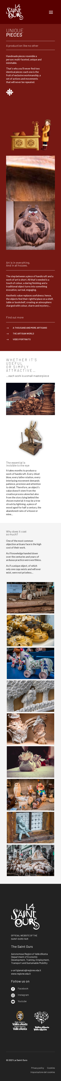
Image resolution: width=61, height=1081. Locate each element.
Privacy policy (37, 1068)
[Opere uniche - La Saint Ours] (30, 612)
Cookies (51, 1068)
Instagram (23, 994)
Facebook (23, 988)
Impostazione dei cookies (42, 1072)
